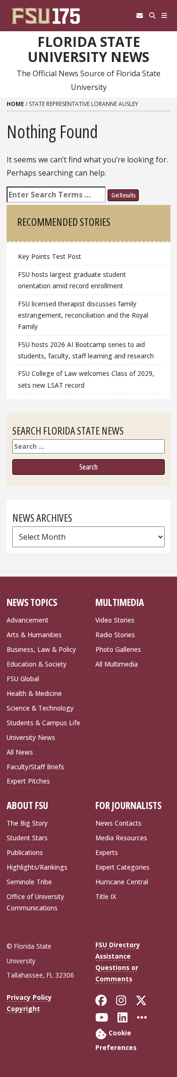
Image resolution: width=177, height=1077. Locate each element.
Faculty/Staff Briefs (35, 766)
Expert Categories (122, 867)
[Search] (152, 16)
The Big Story (27, 823)
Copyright (23, 1008)
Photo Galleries (118, 649)
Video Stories (115, 619)
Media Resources (121, 837)
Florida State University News (88, 49)
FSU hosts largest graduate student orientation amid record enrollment (72, 280)
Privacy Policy (29, 997)
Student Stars (27, 837)
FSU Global (23, 678)
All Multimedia (116, 663)
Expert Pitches (28, 780)
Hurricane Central (121, 881)
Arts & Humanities (34, 634)
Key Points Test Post (49, 256)
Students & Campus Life (43, 722)
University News (31, 737)
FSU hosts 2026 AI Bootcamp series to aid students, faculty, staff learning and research (87, 350)
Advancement (28, 619)
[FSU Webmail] (139, 16)
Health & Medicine (34, 693)
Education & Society (37, 663)
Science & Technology (40, 707)
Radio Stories (115, 634)
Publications (25, 852)
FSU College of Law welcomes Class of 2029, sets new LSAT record (86, 379)
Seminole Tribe (29, 881)
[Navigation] (164, 16)
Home (15, 104)
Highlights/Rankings (37, 867)
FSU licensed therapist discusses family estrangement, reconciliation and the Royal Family (83, 315)
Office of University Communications (35, 902)
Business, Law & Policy (41, 649)
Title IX (105, 896)
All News (20, 752)
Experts (106, 852)
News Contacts (118, 823)
